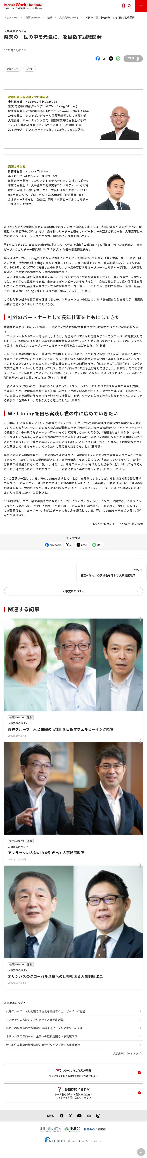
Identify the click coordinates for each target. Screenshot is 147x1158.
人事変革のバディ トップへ (128, 1053)
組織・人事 (12, 68)
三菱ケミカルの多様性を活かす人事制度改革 (109, 572)
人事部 (29, 68)
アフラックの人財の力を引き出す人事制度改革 (34, 1020)
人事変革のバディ (69, 17)
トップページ (11, 17)
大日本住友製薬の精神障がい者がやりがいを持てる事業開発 (43, 1045)
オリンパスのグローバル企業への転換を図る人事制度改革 (41, 1036)
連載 (50, 17)
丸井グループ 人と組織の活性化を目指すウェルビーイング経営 (45, 1011)
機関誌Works (33, 17)
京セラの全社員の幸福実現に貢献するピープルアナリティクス (44, 1028)
